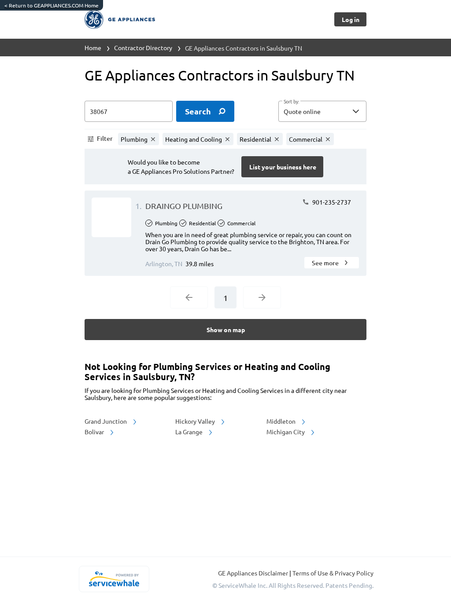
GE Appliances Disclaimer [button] (253, 573)
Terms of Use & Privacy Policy (332, 573)
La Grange (189, 432)
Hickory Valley (195, 421)
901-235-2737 (331, 202)
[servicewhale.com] (114, 579)
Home (93, 47)
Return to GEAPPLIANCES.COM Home (51, 5)
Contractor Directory (143, 47)
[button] (322, 111)
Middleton (281, 421)
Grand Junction (106, 421)
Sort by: (291, 102)
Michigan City (286, 432)
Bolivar (95, 432)
